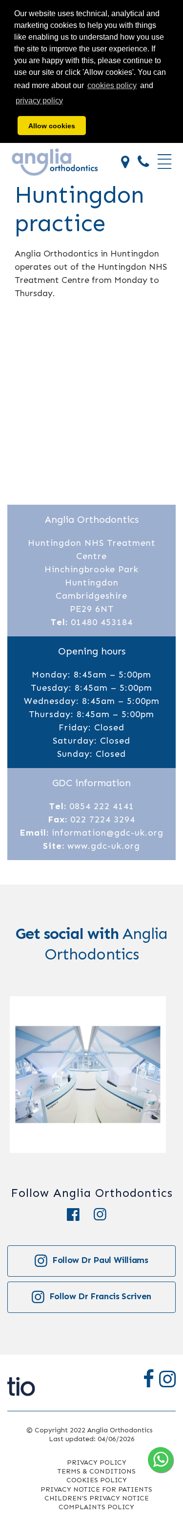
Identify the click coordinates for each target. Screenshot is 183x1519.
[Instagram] (105, 1214)
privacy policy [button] (39, 100)
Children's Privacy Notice (96, 1498)
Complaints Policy (96, 1507)
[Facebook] (80, 1214)
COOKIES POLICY (96, 1480)
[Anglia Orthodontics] (55, 161)
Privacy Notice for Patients (96, 1489)
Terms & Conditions (96, 1471)
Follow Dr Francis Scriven (100, 1296)
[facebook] (148, 1379)
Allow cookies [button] (51, 126)
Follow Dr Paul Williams (100, 1260)
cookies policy (112, 85)
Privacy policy (96, 1462)
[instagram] (167, 1379)
